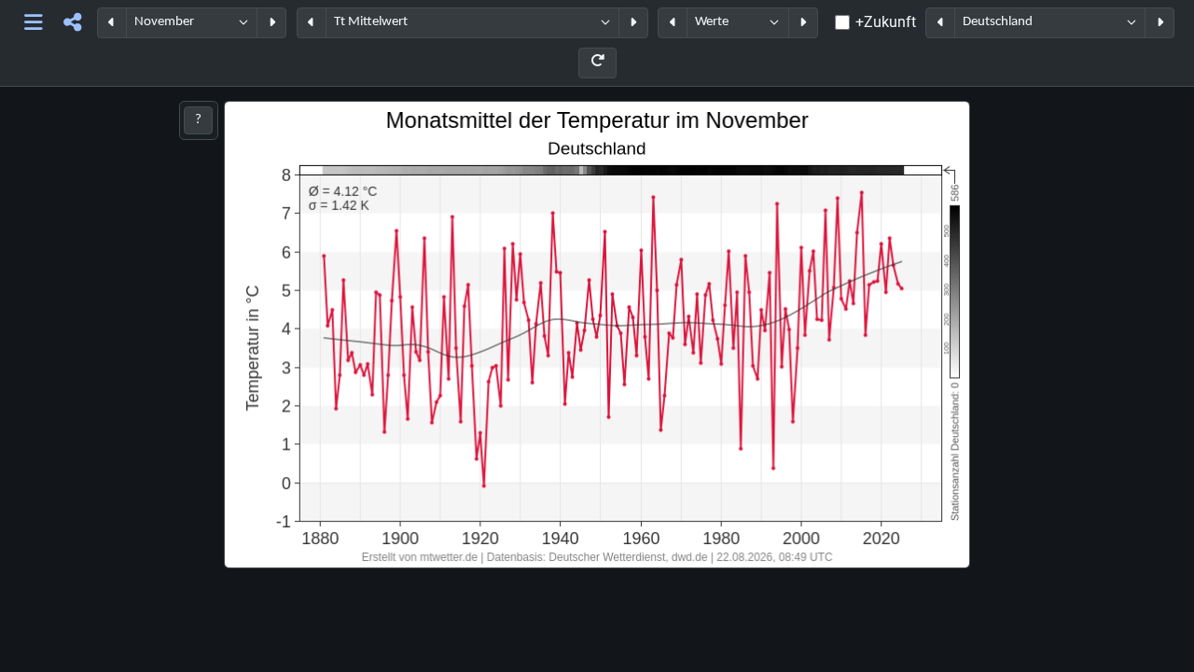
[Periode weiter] (271, 22)
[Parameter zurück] (311, 22)
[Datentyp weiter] (803, 22)
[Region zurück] (940, 22)
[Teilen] (72, 22)
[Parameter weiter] (633, 22)
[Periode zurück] (112, 22)
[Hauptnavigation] (34, 22)
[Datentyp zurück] (672, 22)
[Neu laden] (597, 63)
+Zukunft (885, 22)
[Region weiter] (1159, 22)
